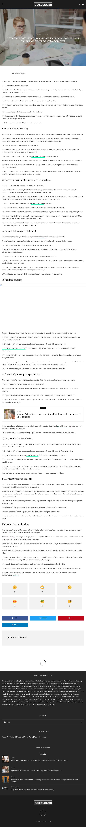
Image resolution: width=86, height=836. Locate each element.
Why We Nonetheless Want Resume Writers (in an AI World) (32, 790)
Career (39, 34)
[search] (81, 722)
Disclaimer (19, 737)
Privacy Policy (28, 737)
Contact (12, 737)
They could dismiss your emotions (13, 348)
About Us (5, 737)
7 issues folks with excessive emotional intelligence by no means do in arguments (49, 415)
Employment (15, 787)
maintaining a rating (38, 156)
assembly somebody (64, 426)
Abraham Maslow (8, 537)
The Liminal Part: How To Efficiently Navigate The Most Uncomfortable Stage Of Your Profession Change (45, 780)
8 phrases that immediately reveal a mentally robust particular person (36, 770)
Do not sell (42, 737)
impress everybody (37, 203)
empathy (16, 575)
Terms (36, 737)
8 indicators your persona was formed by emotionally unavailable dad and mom (39, 760)
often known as (41, 237)
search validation (32, 455)
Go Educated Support (19, 73)
